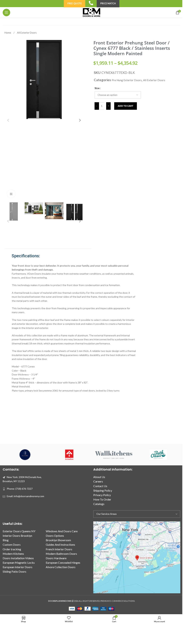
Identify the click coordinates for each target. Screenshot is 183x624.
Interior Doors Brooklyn (17, 535)
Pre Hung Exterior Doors (127, 80)
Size (97, 88)
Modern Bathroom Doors (61, 553)
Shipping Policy (102, 490)
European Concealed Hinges (63, 562)
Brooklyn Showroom (58, 540)
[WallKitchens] (114, 455)
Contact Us (100, 486)
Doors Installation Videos (18, 558)
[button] (8, 120)
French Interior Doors (59, 549)
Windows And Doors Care (62, 531)
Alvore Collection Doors (60, 567)
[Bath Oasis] (158, 455)
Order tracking (12, 549)
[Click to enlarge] (11, 194)
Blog (6, 540)
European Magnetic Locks (19, 562)
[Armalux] (69, 455)
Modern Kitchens (13, 553)
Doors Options (55, 535)
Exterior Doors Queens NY (19, 531)
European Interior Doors (17, 567)
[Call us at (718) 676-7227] (91, 3)
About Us (99, 477)
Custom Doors (12, 544)
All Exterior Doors (27, 32)
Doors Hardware (56, 558)
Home (8, 32)
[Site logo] (91, 12)
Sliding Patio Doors (14, 571)
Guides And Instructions (60, 544)
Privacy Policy (102, 495)
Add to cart (125, 105)
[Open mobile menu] (6, 12)
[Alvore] (25, 455)
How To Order (102, 499)
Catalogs (98, 504)
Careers (98, 481)
